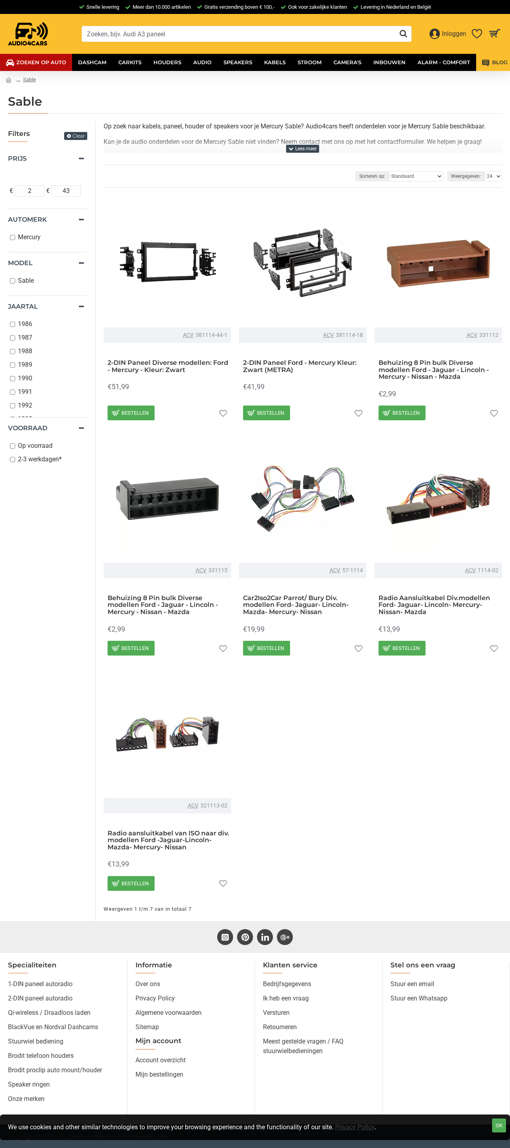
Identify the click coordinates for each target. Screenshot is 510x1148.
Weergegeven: (466, 176)
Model (20, 263)
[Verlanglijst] (223, 413)
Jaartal (23, 306)
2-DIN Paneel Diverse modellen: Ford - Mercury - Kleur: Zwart (168, 366)
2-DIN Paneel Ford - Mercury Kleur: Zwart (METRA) (300, 366)
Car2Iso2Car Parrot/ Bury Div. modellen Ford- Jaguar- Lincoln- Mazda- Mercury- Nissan (296, 605)
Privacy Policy (355, 1127)
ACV (188, 335)
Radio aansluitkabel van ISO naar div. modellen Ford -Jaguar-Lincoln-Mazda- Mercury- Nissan (168, 840)
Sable (29, 80)
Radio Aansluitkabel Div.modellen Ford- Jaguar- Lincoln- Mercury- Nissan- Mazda (434, 605)
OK (499, 1125)
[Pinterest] (245, 937)
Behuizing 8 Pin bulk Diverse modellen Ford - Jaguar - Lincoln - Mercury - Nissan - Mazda (434, 369)
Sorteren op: (372, 176)
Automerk (27, 219)
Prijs (17, 158)
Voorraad (27, 428)
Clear (79, 136)
